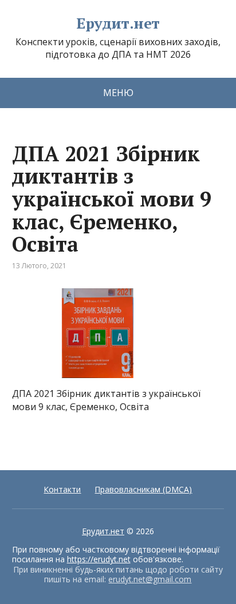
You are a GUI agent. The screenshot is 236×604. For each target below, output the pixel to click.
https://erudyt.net (99, 559)
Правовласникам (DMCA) (143, 489)
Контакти (62, 489)
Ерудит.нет (118, 23)
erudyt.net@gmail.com (149, 579)
